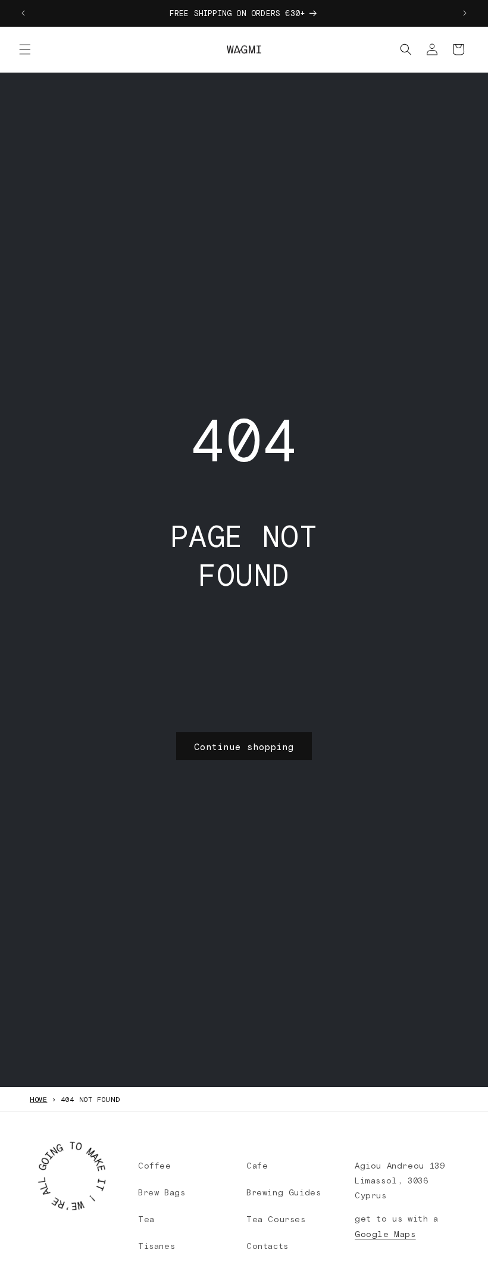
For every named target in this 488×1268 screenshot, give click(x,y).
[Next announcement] (465, 13)
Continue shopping (244, 746)
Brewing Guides (283, 1192)
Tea (146, 1219)
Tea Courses (276, 1219)
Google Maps (385, 1234)
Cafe (257, 1165)
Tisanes (156, 1246)
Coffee (154, 1165)
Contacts (267, 1246)
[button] (25, 49)
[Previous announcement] (23, 13)
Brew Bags (161, 1192)
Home (38, 1099)
